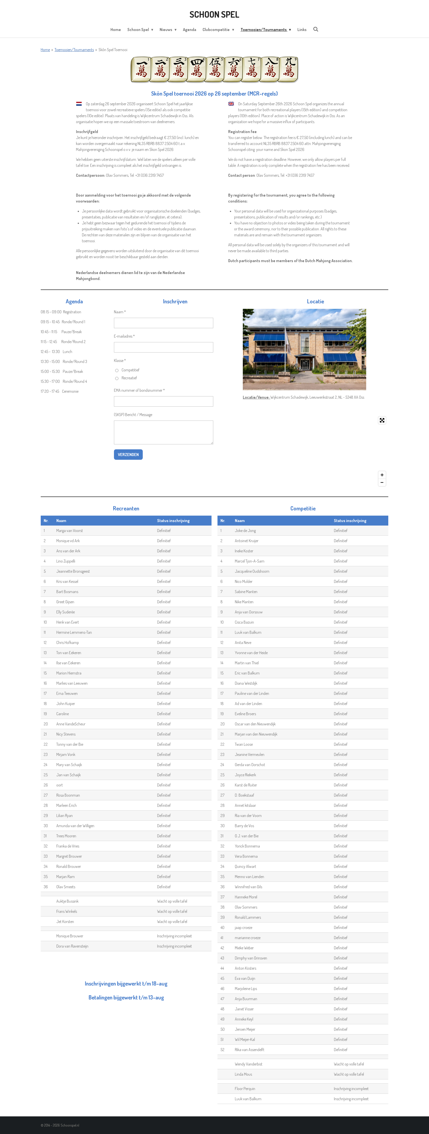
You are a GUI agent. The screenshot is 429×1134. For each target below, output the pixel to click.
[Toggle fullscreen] (382, 420)
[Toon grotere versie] (304, 349)
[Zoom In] (382, 475)
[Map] (315, 451)
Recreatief (129, 377)
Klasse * (120, 360)
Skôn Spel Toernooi (113, 49)
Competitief (131, 369)
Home (45, 49)
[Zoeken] (316, 29)
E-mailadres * (124, 336)
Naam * (120, 311)
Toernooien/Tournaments (74, 49)
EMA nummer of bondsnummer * (139, 390)
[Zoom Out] (382, 482)
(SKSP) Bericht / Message (133, 414)
